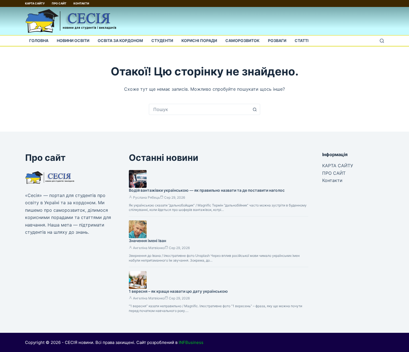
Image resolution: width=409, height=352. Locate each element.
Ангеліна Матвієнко (149, 248)
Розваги (277, 40)
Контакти (81, 3)
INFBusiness (191, 342)
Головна (38, 40)
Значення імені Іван (147, 240)
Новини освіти (73, 40)
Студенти (162, 40)
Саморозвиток (242, 40)
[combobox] (199, 109)
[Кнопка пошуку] (254, 109)
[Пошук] (382, 41)
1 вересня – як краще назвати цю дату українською (178, 291)
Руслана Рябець (146, 197)
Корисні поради (199, 40)
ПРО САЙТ (59, 3)
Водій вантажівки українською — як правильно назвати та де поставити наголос (207, 190)
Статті (302, 40)
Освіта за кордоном (120, 40)
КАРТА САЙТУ (35, 3)
